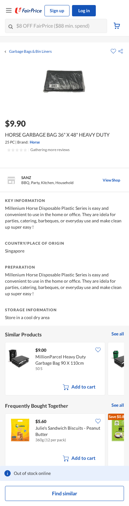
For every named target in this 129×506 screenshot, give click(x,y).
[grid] (64, 369)
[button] (120, 51)
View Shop (111, 180)
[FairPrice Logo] (28, 10)
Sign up (57, 10)
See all (117, 333)
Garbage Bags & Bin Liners (30, 51)
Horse (35, 142)
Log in (84, 10)
